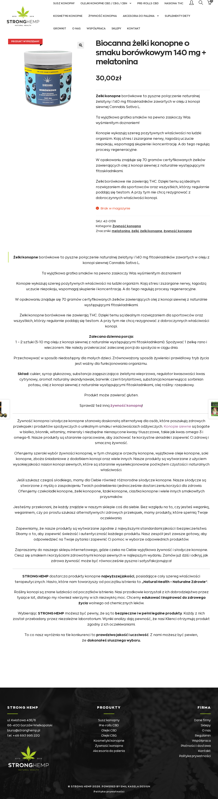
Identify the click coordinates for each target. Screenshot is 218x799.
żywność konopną (126, 405)
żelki (135, 230)
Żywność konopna (102, 16)
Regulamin (203, 735)
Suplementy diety (177, 16)
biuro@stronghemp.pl (23, 730)
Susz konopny (109, 720)
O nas (76, 28)
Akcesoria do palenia (139, 16)
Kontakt (133, 28)
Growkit (59, 28)
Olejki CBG (109, 735)
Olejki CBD (109, 730)
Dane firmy (202, 720)
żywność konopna (178, 230)
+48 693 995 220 (26, 735)
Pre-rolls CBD (109, 725)
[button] (80, 45)
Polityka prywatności (195, 755)
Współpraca (96, 28)
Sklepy (116, 28)
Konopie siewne (177, 426)
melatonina (121, 230)
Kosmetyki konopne (67, 16)
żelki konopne (151, 230)
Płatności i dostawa (196, 745)
